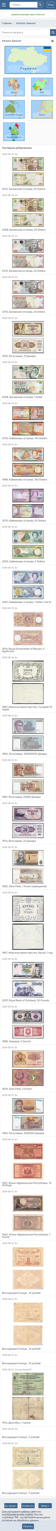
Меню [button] (44, 1505)
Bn (16, 154)
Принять (28, 1526)
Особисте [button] (27, 1505)
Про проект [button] (10, 1505)
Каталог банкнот (26, 23)
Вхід (50, 4)
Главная (7, 23)
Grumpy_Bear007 (23, 1369)
